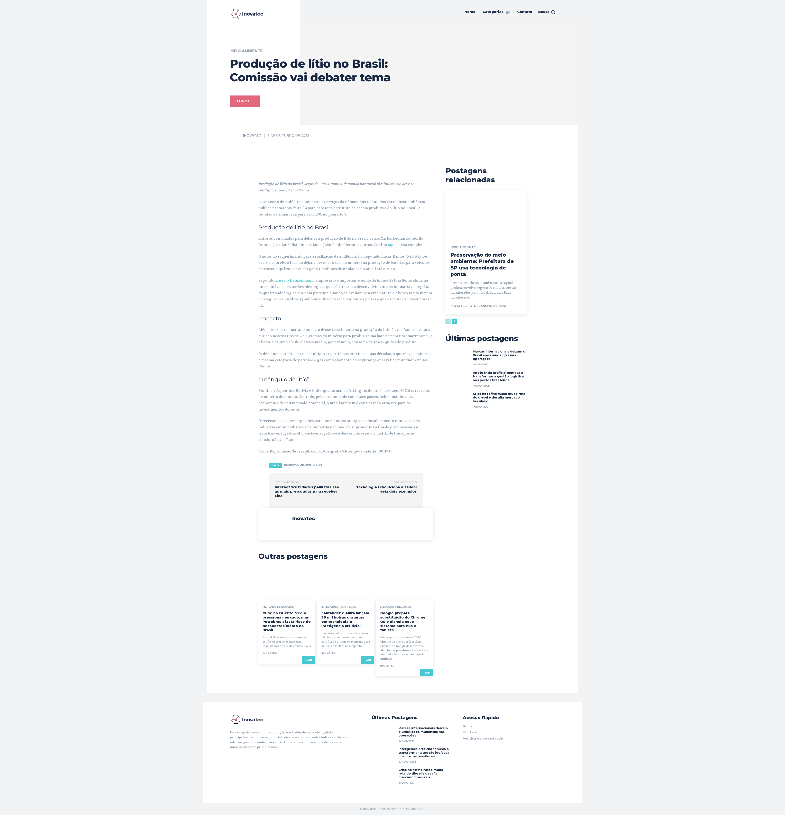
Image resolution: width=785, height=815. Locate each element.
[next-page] (454, 321)
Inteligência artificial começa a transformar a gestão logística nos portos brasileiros (498, 376)
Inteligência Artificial (338, 607)
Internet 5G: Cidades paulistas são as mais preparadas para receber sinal (307, 491)
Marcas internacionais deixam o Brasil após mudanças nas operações (499, 355)
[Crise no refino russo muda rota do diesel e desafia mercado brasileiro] (457, 399)
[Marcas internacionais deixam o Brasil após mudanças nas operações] (457, 357)
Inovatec (252, 135)
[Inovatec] (236, 135)
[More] (382, 170)
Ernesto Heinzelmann (294, 280)
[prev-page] (448, 321)
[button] (546, 12)
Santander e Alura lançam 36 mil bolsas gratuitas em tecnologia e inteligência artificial (345, 619)
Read (308, 659)
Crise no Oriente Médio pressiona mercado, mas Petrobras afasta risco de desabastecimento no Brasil (286, 621)
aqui (392, 244)
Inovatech (481, 385)
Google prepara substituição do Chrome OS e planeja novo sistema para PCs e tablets (402, 621)
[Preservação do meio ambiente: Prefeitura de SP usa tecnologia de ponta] (486, 214)
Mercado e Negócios (278, 607)
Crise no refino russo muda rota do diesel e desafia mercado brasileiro (499, 397)
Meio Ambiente (246, 51)
